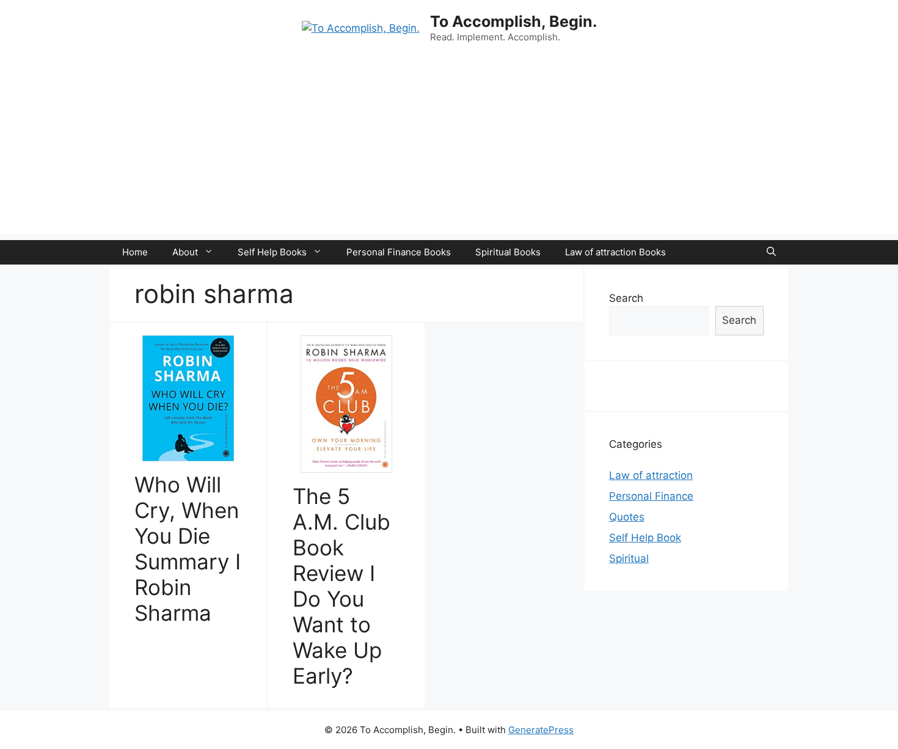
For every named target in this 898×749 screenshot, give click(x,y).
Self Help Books (272, 252)
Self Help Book (645, 538)
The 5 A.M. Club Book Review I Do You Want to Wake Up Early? (341, 586)
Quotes (626, 517)
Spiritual (629, 558)
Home (135, 252)
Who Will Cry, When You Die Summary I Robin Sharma (187, 549)
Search (626, 298)
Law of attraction (651, 475)
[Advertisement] (449, 148)
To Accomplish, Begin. (513, 21)
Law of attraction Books (615, 252)
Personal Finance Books (398, 252)
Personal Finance (651, 496)
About (185, 252)
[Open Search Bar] (771, 252)
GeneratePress (541, 730)
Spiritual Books (508, 252)
